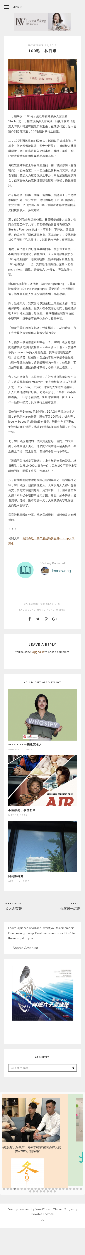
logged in (38, 652)
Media (60, 610)
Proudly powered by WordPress (29, 1206)
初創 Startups (50, 604)
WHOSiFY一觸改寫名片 (25, 744)
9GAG (32, 610)
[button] (4, 1186)
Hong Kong (46, 610)
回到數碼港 (16, 876)
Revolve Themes (42, 1211)
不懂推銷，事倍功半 (22, 810)
